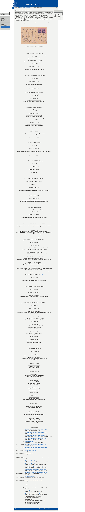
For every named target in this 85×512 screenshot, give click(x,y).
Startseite (20, 7)
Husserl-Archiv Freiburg (32, 4)
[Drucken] (56, 7)
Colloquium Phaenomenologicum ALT (27, 7)
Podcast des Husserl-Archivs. (30, 22)
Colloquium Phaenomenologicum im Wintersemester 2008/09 (36, 444)
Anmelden (55, 510)
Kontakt (20, 508)
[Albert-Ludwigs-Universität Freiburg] (12, 5)
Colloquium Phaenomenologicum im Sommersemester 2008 (36, 447)
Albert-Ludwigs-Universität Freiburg (32, 5)
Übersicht (16, 508)
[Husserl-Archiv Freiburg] (52, 3)
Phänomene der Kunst (29, 453)
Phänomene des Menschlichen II (31, 460)
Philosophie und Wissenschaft (30, 450)
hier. (42, 234)
